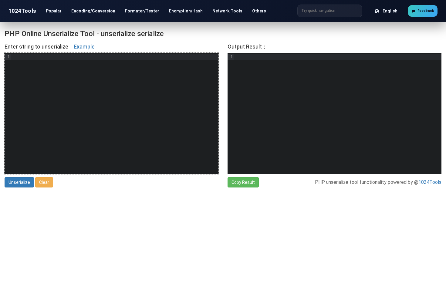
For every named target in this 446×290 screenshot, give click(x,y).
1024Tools (22, 11)
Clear (44, 182)
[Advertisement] (187, 237)
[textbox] (114, 113)
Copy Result (243, 182)
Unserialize (19, 182)
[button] (54, 11)
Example (84, 46)
